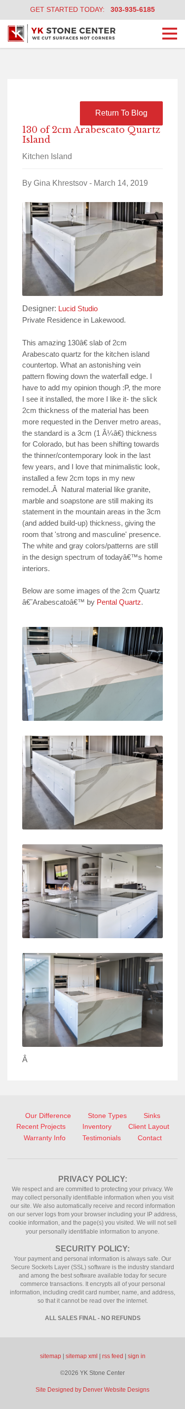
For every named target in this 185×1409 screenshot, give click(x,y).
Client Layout (148, 1126)
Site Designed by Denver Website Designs (92, 1389)
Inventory (96, 1126)
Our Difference (48, 1115)
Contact (150, 1138)
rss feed (112, 1356)
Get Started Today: (92, 9)
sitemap (50, 1356)
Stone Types (107, 1115)
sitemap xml (82, 1356)
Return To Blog (121, 113)
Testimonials (101, 1138)
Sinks (152, 1115)
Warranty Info (45, 1138)
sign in (137, 1356)
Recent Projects (41, 1126)
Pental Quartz (119, 602)
